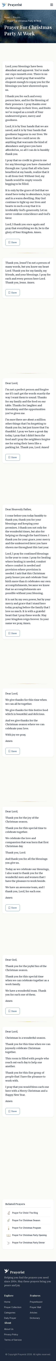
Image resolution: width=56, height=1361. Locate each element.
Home (7, 17)
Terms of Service (13, 1340)
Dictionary (35, 1318)
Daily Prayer (10, 1318)
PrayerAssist (36, 1302)
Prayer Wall (35, 1307)
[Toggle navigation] (51, 4)
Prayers (16, 17)
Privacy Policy (11, 1334)
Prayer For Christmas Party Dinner (28, 1242)
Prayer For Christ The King (25, 1213)
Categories (9, 1312)
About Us (8, 1329)
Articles (33, 1312)
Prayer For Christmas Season (26, 1220)
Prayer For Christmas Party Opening (29, 1235)
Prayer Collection (12, 1307)
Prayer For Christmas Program (26, 1228)
